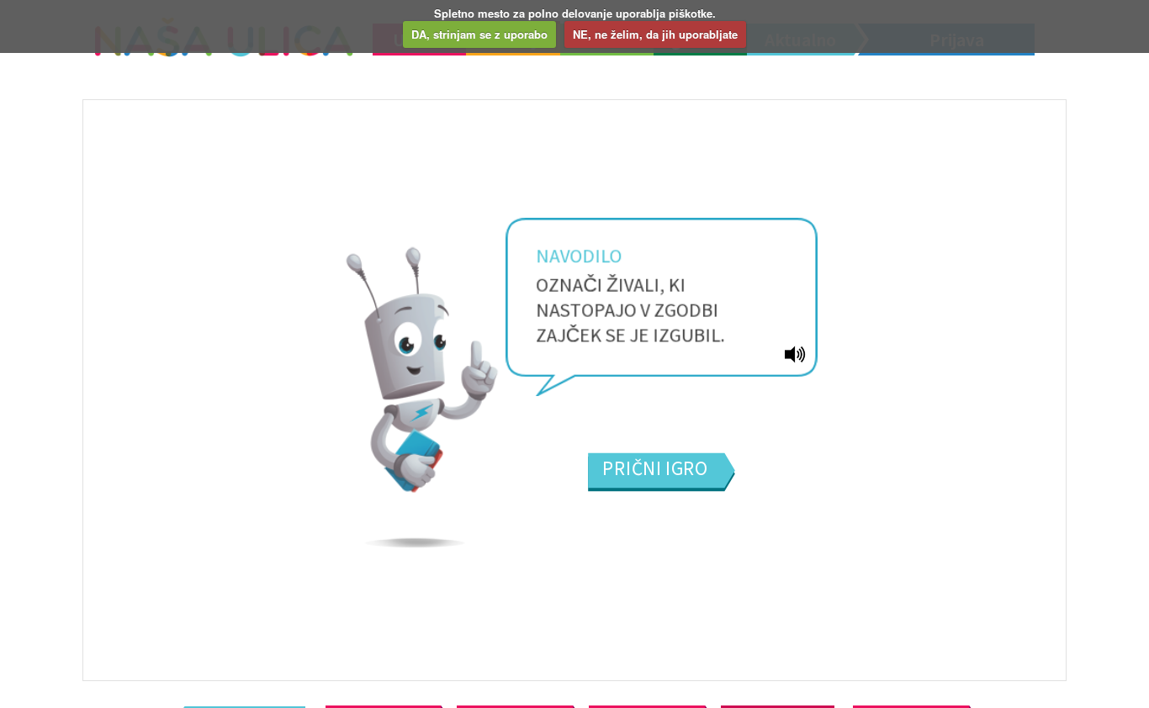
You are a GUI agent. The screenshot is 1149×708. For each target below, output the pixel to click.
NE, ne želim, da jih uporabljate (655, 34)
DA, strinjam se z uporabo (479, 34)
